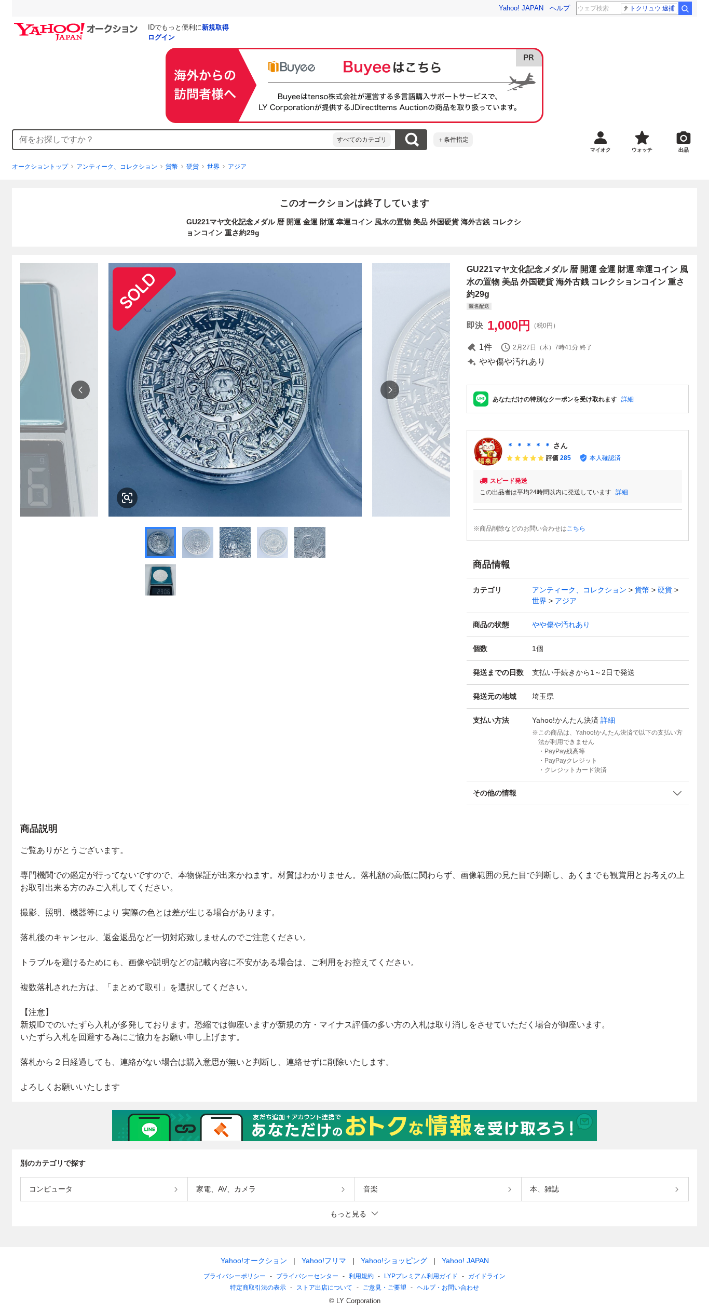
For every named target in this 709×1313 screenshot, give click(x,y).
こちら (576, 528)
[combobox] (172, 139)
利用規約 (361, 1276)
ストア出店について (324, 1287)
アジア (237, 166)
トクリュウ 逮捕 (652, 8)
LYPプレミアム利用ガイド (421, 1276)
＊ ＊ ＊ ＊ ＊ (529, 445)
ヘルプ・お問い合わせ (448, 1287)
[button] (578, 793)
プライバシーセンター (307, 1276)
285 (565, 458)
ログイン (161, 37)
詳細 (627, 399)
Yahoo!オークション (254, 1260)
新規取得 (215, 27)
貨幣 (172, 166)
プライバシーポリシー (234, 1276)
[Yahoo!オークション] (77, 25)
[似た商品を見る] (127, 498)
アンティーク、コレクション (116, 166)
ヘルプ (560, 8)
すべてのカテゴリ (362, 139)
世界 (213, 166)
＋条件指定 (453, 139)
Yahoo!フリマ (324, 1260)
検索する (411, 139)
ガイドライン (487, 1276)
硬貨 (192, 166)
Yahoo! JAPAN (521, 8)
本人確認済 (605, 458)
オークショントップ (40, 166)
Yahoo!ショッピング (394, 1260)
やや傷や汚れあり (561, 624)
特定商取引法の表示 (258, 1287)
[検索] (685, 8)
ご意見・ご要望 (384, 1287)
